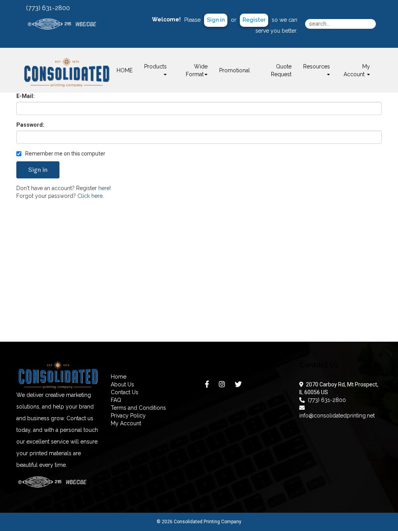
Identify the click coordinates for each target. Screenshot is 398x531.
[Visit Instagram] (223, 385)
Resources (316, 66)
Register (254, 20)
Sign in (216, 20)
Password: (30, 125)
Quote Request (281, 70)
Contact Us (124, 392)
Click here (90, 196)
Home (118, 377)
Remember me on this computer (64, 153)
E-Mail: (25, 96)
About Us (122, 384)
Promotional (234, 70)
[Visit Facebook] (208, 385)
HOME (125, 70)
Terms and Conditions (138, 408)
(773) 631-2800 (325, 400)
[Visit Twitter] (239, 385)
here (104, 188)
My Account (126, 423)
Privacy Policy (128, 415)
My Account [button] (357, 70)
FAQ (116, 400)
